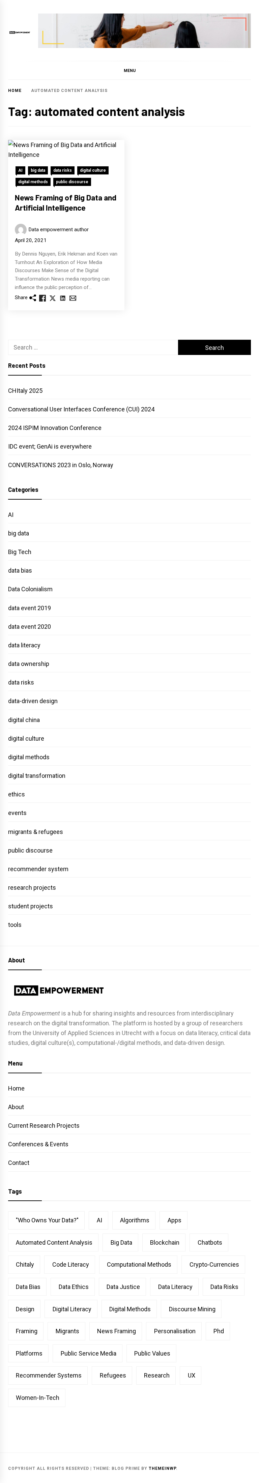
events (17, 812)
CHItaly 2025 (25, 390)
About (16, 1106)
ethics (16, 794)
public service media (88, 1353)
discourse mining (192, 1309)
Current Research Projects (44, 1125)
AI (20, 170)
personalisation (175, 1331)
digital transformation (36, 775)
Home (16, 1088)
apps (174, 1220)
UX (191, 1375)
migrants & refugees (35, 831)
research (157, 1375)
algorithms (134, 1220)
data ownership (28, 663)
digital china (24, 719)
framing (26, 1331)
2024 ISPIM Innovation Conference (55, 427)
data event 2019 (29, 608)
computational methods (139, 1264)
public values (152, 1353)
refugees (113, 1375)
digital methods (33, 182)
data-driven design (33, 700)
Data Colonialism (30, 589)
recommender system (38, 868)
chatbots (210, 1242)
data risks (62, 170)
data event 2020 (29, 626)
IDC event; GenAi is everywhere (50, 446)
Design (25, 1309)
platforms (29, 1353)
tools (15, 924)
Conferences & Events (38, 1144)
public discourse (72, 182)
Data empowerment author (58, 229)
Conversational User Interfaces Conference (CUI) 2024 (81, 409)
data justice (123, 1286)
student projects (30, 906)
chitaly (25, 1264)
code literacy (70, 1264)
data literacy (24, 645)
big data (38, 170)
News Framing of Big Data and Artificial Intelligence (65, 202)
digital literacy (72, 1309)
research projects (32, 887)
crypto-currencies (214, 1264)
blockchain (164, 1242)
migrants (67, 1331)
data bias (20, 570)
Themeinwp (162, 1468)
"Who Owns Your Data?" (47, 1220)
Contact (18, 1162)
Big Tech (19, 551)
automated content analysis (54, 1242)
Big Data (121, 1242)
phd (218, 1331)
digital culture (93, 170)
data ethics (74, 1286)
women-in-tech (37, 1397)
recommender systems (49, 1375)
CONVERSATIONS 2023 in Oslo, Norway (60, 465)
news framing (116, 1331)
